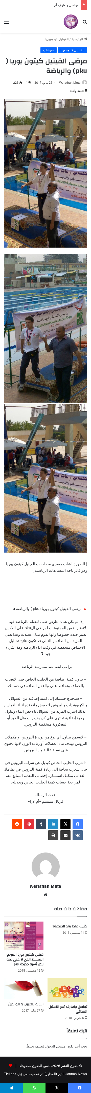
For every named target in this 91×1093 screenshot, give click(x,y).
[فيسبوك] (78, 824)
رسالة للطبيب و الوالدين (25, 1004)
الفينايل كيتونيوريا (57, 39)
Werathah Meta (70, 82)
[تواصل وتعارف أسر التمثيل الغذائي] (67, 990)
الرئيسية (78, 39)
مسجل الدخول (55, 1046)
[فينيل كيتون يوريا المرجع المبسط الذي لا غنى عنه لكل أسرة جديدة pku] (23, 936)
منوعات (48, 50)
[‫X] (65, 824)
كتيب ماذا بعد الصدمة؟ (70, 926)
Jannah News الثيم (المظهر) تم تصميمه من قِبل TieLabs (45, 1074)
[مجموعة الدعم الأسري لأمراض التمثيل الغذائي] (70, 21)
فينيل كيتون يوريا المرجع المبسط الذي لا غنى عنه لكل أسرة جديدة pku (25, 959)
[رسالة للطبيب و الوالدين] (23, 989)
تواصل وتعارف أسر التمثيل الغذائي (54, 5)
